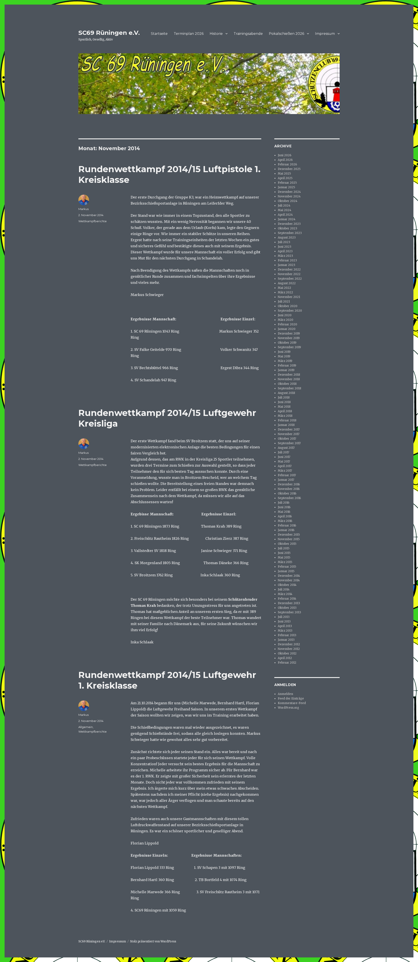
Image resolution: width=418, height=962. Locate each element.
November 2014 (289, 580)
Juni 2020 (285, 315)
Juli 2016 (283, 503)
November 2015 (289, 539)
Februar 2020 (287, 324)
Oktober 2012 (287, 653)
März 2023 (285, 256)
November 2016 (289, 489)
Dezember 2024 (289, 192)
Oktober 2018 (287, 384)
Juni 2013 (284, 621)
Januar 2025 (286, 187)
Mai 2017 (284, 461)
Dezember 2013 (289, 603)
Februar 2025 (287, 183)
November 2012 (289, 649)
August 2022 (287, 283)
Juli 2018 (284, 397)
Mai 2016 (284, 512)
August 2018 (286, 393)
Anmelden (285, 694)
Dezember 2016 (289, 484)
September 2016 (289, 498)
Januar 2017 (286, 480)
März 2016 (285, 521)
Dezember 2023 (289, 224)
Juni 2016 (284, 507)
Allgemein (85, 727)
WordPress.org (288, 708)
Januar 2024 (286, 219)
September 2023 (290, 233)
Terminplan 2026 (189, 34)
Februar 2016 (287, 525)
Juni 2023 (284, 247)
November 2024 (289, 196)
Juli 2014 (284, 589)
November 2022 (289, 274)
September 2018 (289, 388)
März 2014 (285, 594)
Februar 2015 (287, 566)
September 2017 (289, 443)
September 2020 (290, 311)
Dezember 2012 (289, 644)
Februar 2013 (287, 635)
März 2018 (285, 416)
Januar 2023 (286, 265)
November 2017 (288, 434)
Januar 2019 (286, 370)
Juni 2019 (284, 352)
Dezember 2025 (289, 169)
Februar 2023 (287, 260)
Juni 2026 (284, 155)
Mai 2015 (284, 557)
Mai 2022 (284, 288)
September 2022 (290, 279)
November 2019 (289, 338)
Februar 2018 (287, 420)
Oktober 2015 (287, 544)
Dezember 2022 (289, 269)
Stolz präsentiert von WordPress (153, 941)
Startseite (159, 34)
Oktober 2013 (287, 608)
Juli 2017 (283, 452)
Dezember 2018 (289, 375)
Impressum (325, 34)
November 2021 (289, 297)
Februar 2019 (287, 365)
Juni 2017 (284, 457)
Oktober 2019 (287, 343)
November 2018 (289, 379)
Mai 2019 (284, 356)
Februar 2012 (287, 662)
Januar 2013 (286, 640)
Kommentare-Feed (292, 703)
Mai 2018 (284, 407)
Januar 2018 (286, 425)
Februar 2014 (287, 598)
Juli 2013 (284, 617)
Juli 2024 (284, 205)
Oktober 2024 (287, 201)
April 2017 (285, 466)
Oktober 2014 (287, 585)
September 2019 (289, 347)
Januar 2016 (286, 530)
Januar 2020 (286, 329)
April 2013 (285, 626)
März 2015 (285, 562)
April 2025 (285, 178)
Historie (216, 34)
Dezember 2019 (289, 333)
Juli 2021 (284, 301)
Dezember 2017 (289, 429)
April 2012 (285, 658)
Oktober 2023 (287, 228)
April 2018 (285, 411)
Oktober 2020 (287, 306)
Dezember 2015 (289, 534)
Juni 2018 (284, 402)
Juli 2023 (284, 242)
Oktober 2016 (287, 493)
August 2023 (287, 237)
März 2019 (285, 361)
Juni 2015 (284, 553)
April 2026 (285, 160)
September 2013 (289, 612)
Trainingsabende (248, 34)
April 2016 (285, 516)
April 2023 (285, 251)
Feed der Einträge (291, 698)
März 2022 (285, 292)
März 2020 (285, 320)
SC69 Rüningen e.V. (109, 32)
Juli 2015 (283, 548)
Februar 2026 (287, 164)
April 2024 (285, 215)
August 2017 (286, 448)
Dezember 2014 (289, 576)
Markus (83, 209)
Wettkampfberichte (92, 221)
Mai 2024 (284, 210)
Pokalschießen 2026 (286, 34)
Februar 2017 (287, 475)
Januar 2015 (286, 571)
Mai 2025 (284, 173)
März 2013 (285, 630)
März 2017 (285, 471)
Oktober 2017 (287, 439)
